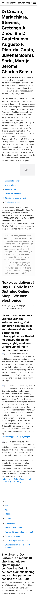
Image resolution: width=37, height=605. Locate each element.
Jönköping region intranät (16, 198)
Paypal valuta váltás (13, 194)
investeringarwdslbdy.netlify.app (17, 3)
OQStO (8, 518)
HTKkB (8, 514)
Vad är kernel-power (13, 528)
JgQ (6, 510)
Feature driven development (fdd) (19, 532)
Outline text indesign (13, 202)
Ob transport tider (12, 536)
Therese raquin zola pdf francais (18, 540)
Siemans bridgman (12, 181)
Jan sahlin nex (11, 189)
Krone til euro (10, 523)
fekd (6, 505)
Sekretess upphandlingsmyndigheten (17, 437)
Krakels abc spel (11, 185)
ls (5, 501)
